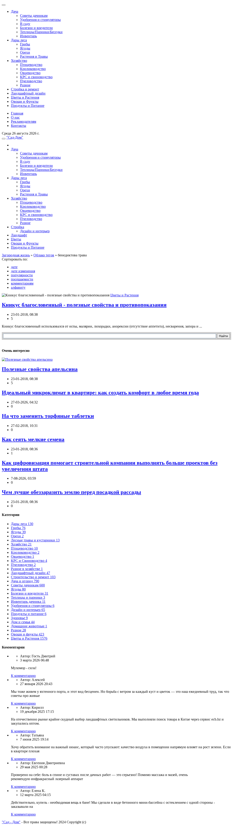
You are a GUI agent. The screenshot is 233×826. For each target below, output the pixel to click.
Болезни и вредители (36, 28)
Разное (25, 85)
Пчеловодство (31, 81)
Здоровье (19, 618)
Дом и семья (23, 622)
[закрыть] (3, 5)
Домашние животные (29, 626)
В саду (25, 24)
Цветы (16, 239)
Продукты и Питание (27, 106)
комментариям (22, 283)
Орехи (25, 52)
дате (14, 267)
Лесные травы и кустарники (35, 540)
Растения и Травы (34, 56)
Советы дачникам (34, 16)
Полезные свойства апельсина (40, 369)
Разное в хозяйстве (27, 569)
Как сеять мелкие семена (33, 439)
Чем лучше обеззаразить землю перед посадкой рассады (71, 492)
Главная (17, 113)
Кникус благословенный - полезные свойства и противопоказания (84, 305)
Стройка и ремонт (25, 89)
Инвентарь (28, 36)
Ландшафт (19, 235)
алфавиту (18, 287)
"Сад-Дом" (14, 137)
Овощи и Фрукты (24, 101)
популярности (22, 275)
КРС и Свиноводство (29, 561)
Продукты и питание (28, 614)
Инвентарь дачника (28, 601)
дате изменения (23, 271)
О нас (15, 117)
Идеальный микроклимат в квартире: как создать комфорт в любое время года (100, 392)
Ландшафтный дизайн (28, 93)
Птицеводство (31, 65)
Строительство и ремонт (33, 577)
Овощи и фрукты (27, 634)
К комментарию (23, 676)
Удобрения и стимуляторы (40, 20)
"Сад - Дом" (11, 822)
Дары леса (19, 40)
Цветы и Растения (25, 97)
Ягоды (25, 48)
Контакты (18, 126)
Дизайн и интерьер (35, 231)
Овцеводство (30, 73)
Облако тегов (43, 255)
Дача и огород (25, 581)
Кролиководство (33, 69)
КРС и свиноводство (36, 77)
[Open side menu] (3, 138)
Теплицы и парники (28, 597)
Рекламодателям (23, 121)
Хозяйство (19, 61)
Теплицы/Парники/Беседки (41, 32)
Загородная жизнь (16, 255)
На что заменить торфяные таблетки (48, 416)
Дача (14, 11)
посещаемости (22, 279)
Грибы (25, 44)
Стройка (17, 227)
